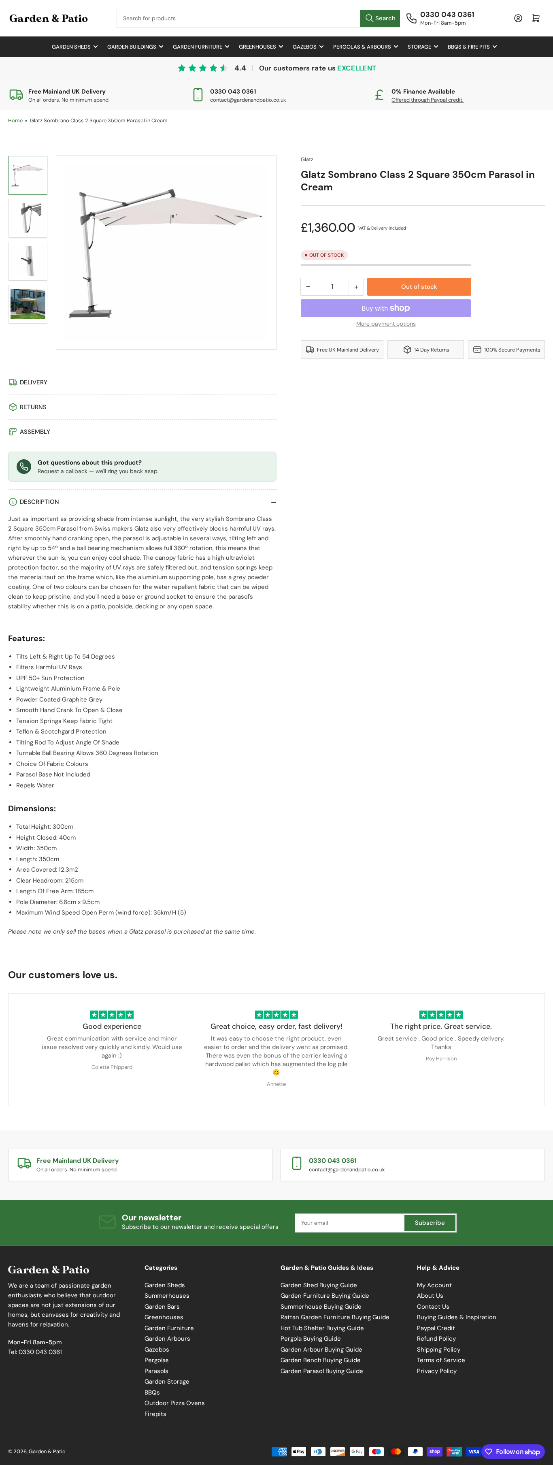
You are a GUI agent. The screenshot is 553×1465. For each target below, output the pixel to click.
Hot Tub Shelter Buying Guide (322, 1328)
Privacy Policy (437, 1371)
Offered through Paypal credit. (427, 99)
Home (15, 120)
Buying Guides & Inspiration (456, 1317)
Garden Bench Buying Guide (321, 1360)
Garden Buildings (131, 46)
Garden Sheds (71, 46)
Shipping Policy (438, 1350)
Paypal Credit (436, 1328)
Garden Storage (167, 1382)
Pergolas (157, 1360)
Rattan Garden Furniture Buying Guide (335, 1317)
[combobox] (259, 18)
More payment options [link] (386, 323)
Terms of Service (441, 1360)
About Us (430, 1296)
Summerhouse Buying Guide (321, 1307)
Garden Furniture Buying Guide (325, 1296)
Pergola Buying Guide (311, 1339)
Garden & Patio (47, 1451)
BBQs (152, 1392)
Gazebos (305, 46)
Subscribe (430, 1223)
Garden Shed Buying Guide (319, 1285)
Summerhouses (167, 1296)
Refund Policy (436, 1339)
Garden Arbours (167, 1339)
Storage (419, 46)
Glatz (307, 159)
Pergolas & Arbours (362, 46)
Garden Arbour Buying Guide (321, 1350)
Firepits (155, 1414)
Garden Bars (162, 1307)
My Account (434, 1285)
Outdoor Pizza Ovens (175, 1403)
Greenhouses (257, 46)
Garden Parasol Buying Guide (322, 1371)
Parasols (156, 1371)
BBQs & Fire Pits (469, 46)
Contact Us (433, 1307)
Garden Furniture (197, 46)
